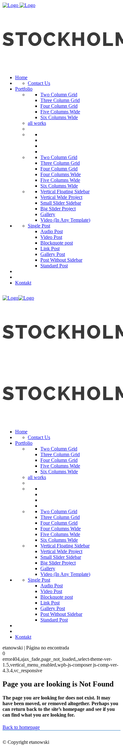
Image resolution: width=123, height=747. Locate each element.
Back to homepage (21, 727)
